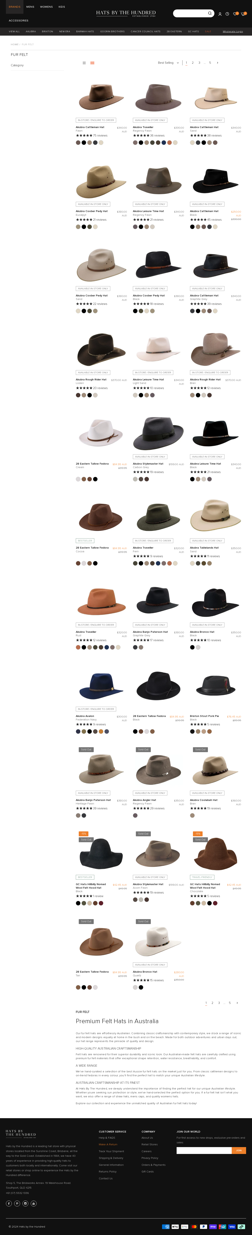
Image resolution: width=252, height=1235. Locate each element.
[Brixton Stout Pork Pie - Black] (192, 731)
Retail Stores (150, 1144)
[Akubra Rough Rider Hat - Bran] (84, 395)
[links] (9, 1203)
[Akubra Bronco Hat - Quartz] (198, 647)
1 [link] (186, 63)
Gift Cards (148, 1171)
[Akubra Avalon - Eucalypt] (84, 731)
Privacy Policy (150, 1158)
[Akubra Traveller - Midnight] (163, 142)
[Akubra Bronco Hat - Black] (192, 647)
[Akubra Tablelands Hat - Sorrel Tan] (209, 563)
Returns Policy (108, 1171)
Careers (147, 1151)
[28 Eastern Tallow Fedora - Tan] (84, 479)
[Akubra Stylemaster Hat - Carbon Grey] (135, 479)
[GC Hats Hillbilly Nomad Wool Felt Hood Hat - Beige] (89, 903)
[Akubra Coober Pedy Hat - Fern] (89, 226)
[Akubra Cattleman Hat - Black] (84, 142)
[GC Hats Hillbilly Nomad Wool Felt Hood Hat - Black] (78, 903)
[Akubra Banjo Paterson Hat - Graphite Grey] (135, 647)
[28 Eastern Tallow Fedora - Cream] (78, 479)
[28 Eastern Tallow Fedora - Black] (95, 479)
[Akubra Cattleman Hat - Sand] (101, 142)
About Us (147, 1137)
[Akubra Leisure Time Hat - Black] (141, 226)
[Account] (220, 14)
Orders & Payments (154, 1165)
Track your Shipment (111, 1151)
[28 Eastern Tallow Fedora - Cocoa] (89, 479)
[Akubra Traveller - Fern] (152, 142)
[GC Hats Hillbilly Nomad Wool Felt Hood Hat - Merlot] (101, 903)
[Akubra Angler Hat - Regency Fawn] (135, 815)
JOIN (239, 1150)
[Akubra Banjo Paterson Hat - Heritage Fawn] (141, 647)
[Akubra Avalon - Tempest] (106, 731)
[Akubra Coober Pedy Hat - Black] (84, 226)
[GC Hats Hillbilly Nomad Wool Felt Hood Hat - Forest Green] (84, 903)
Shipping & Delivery (111, 1158)
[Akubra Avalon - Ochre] (101, 731)
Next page (218, 62)
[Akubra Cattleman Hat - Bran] (89, 142)
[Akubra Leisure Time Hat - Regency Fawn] (135, 226)
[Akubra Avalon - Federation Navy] (78, 731)
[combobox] (193, 13)
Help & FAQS (107, 1137)
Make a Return (108, 1144)
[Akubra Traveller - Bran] (146, 142)
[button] (123, 78)
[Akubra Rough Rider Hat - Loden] (78, 395)
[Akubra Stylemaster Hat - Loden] (146, 479)
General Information (111, 1165)
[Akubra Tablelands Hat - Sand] (192, 563)
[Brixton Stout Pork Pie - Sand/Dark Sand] (198, 731)
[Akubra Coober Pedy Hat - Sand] (95, 226)
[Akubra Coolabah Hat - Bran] (192, 815)
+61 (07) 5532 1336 (17, 1193)
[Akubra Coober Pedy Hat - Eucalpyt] (78, 226)
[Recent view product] (227, 14)
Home (15, 44)
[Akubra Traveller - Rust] (169, 142)
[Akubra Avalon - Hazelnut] (95, 731)
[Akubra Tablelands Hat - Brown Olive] (198, 563)
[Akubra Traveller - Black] (141, 142)
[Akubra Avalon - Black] (89, 731)
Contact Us (106, 1178)
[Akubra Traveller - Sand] (175, 142)
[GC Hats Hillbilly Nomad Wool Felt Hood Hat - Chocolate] (95, 903)
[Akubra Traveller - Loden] (158, 142)
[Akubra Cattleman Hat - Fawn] (78, 142)
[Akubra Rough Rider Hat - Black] (89, 395)
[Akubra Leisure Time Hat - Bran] (146, 226)
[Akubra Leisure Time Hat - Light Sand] (152, 226)
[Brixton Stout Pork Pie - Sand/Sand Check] (203, 731)
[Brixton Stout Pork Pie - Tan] (209, 731)
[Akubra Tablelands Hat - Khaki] (203, 563)
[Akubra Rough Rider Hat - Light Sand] (95, 395)
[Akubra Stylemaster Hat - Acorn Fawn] (141, 479)
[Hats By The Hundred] (126, 14)
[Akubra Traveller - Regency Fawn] (135, 142)
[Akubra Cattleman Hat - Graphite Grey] (95, 142)
